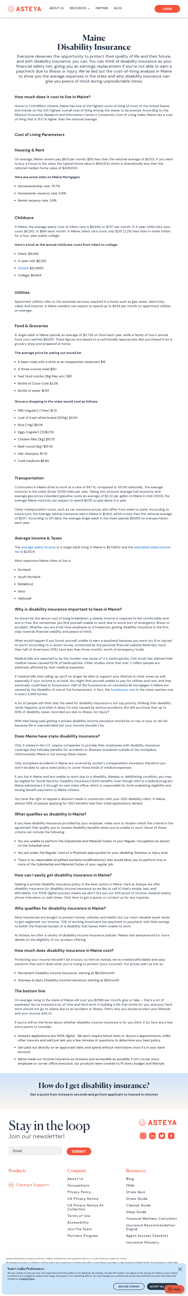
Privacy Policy (79, 1192)
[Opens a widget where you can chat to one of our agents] (174, 1289)
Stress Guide (137, 1198)
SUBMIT (79, 1151)
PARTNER (102, 8)
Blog (130, 1178)
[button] (80, 9)
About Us (75, 1178)
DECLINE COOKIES (128, 1286)
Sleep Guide (136, 1212)
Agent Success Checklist (147, 1235)
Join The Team (79, 1229)
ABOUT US (56, 8)
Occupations (78, 1185)
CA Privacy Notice (82, 1198)
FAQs (130, 1185)
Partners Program (82, 1235)
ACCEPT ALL (163, 1286)
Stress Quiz (135, 1192)
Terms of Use (78, 1216)
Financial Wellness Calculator (151, 1218)
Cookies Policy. (27, 1278)
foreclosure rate (123, 689)
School (23, 268)
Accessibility (78, 1222)
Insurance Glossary (142, 1242)
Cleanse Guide (138, 1205)
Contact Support (32, 1185)
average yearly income (38, 547)
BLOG (118, 8)
